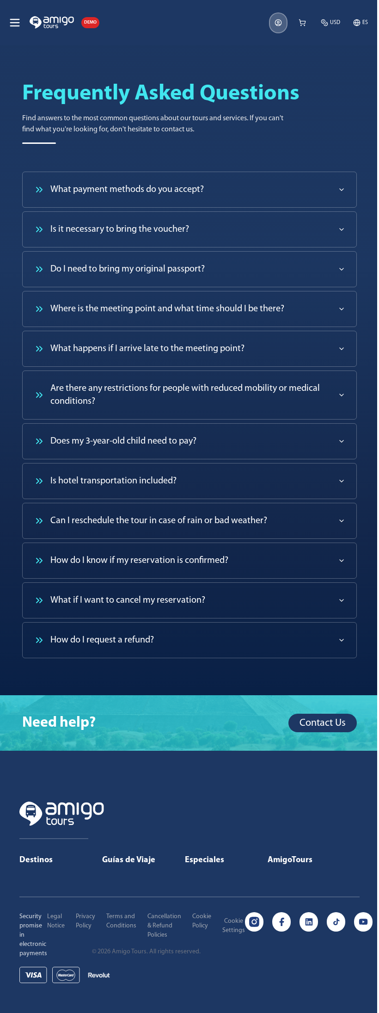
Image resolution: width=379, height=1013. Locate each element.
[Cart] (302, 22)
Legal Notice (56, 921)
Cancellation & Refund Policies (164, 926)
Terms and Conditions (121, 921)
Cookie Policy (201, 921)
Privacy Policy (85, 921)
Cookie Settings (233, 926)
